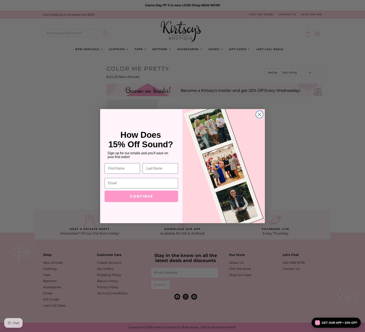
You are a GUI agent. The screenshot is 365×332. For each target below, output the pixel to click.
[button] (336, 323)
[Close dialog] (259, 114)
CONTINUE (141, 196)
